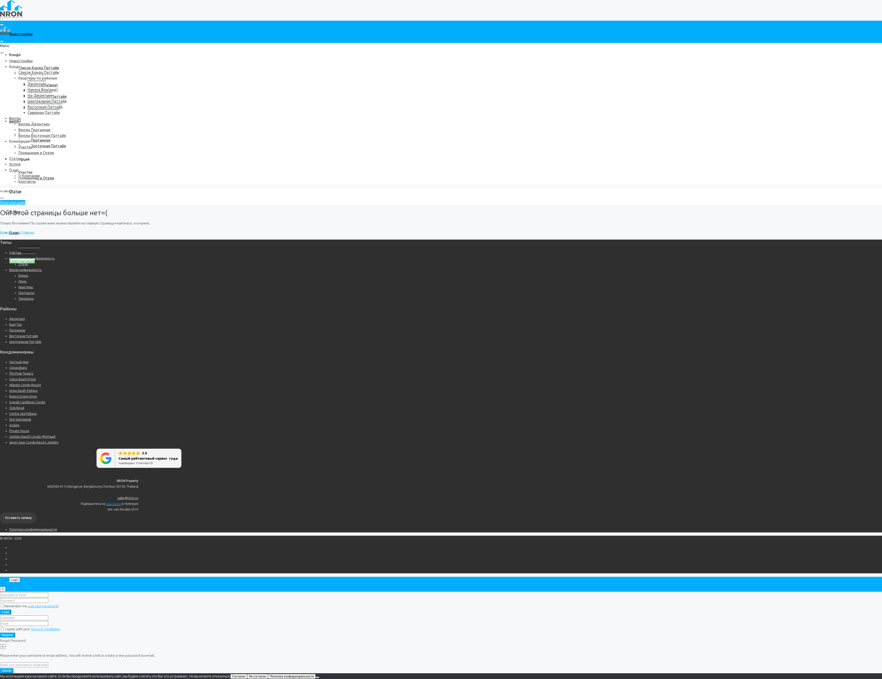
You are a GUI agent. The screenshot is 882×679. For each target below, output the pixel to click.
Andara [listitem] (14, 425)
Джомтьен (37, 84)
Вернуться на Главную (17, 232)
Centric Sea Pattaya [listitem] (23, 414)
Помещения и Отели (36, 153)
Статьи (15, 191)
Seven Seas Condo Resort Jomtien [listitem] (34, 442)
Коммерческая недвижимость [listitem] (31, 258)
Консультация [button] (12, 202)
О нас (14, 170)
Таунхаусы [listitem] (26, 298)
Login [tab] (14, 580)
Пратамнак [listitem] (17, 330)
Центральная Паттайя (47, 101)
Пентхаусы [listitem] (26, 293)
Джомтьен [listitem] (17, 319)
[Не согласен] (317, 677)
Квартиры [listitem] (25, 287)
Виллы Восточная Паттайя (42, 146)
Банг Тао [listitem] (15, 324)
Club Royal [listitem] (16, 408)
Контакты (27, 251)
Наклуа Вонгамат (43, 90)
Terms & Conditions (45, 629)
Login (5, 612)
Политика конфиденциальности (33, 529)
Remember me (16, 606)
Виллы (15, 118)
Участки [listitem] (15, 253)
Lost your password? (43, 606)
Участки (25, 172)
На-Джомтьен (40, 95)
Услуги (14, 164)
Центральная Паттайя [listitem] (25, 342)
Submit (6, 670)
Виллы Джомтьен (34, 124)
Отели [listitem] (23, 264)
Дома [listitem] (22, 281)
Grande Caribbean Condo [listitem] (27, 402)
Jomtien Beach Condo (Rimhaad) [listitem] (32, 437)
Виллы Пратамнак (34, 140)
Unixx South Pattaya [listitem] (23, 391)
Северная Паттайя (44, 112)
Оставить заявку (18, 518)
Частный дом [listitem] (18, 362)
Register (7, 635)
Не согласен (257, 676)
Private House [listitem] (19, 431)
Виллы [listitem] (23, 275)
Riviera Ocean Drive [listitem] (23, 396)
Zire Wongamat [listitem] (20, 419)
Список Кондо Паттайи (38, 68)
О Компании (29, 246)
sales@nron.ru (127, 498)
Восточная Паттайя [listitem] (23, 336)
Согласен (238, 676)
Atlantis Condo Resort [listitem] (25, 385)
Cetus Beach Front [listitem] (22, 379)
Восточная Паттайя (45, 107)
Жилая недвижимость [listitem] (25, 270)
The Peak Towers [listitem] (21, 373)
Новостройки (21, 34)
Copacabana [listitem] (18, 368)
